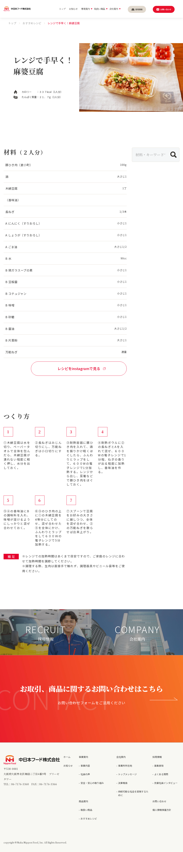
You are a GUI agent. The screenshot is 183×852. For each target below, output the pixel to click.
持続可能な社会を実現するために (133, 793)
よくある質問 (161, 774)
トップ (12, 23)
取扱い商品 (86, 810)
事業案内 (83, 757)
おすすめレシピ (32, 23)
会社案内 (121, 757)
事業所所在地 (125, 765)
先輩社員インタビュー (165, 783)
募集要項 (159, 765)
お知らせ (68, 765)
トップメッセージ (127, 774)
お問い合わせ (159, 801)
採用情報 (157, 757)
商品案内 (83, 801)
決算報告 (122, 783)
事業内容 (85, 765)
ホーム (66, 757)
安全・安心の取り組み (92, 783)
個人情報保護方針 (161, 810)
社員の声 (85, 774)
